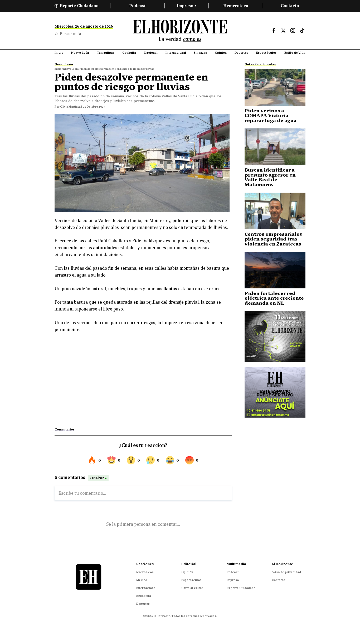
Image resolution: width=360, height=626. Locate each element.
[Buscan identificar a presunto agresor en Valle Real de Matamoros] (275, 146)
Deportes (143, 603)
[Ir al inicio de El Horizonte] (180, 30)
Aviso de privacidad (286, 572)
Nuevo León (145, 572)
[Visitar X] (283, 30)
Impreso (186, 5)
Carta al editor (192, 588)
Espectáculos (191, 580)
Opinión (187, 572)
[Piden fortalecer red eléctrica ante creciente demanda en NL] (275, 270)
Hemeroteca (235, 5)
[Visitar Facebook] (274, 30)
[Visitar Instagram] (293, 30)
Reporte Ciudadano (77, 5)
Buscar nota (70, 33)
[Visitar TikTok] (302, 30)
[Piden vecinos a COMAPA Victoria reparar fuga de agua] (275, 87)
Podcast (137, 5)
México (141, 580)
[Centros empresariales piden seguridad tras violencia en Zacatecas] (275, 211)
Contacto (290, 5)
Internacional (146, 588)
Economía (143, 596)
